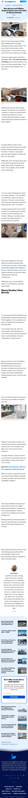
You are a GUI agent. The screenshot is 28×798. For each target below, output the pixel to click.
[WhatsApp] (15, 778)
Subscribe (14, 697)
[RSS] (21, 775)
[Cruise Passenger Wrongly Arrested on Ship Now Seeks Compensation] (22, 727)
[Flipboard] (6, 775)
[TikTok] (10, 778)
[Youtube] (18, 778)
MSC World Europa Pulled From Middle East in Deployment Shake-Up (8, 708)
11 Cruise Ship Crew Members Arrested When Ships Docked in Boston (8, 660)
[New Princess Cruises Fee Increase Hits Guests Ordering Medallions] (22, 642)
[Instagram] (13, 610)
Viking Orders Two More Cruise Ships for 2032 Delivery (8, 717)
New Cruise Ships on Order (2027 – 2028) (8, 631)
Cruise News (8, 5)
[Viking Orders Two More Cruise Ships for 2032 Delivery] (22, 718)
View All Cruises (6, 742)
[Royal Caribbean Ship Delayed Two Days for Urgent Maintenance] (22, 624)
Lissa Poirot (11, 17)
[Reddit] (18, 775)
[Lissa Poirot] (14, 568)
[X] (12, 778)
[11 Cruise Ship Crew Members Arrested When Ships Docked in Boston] (22, 661)
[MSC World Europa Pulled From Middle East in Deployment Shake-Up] (22, 709)
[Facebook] (4, 775)
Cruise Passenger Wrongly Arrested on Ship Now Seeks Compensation (8, 726)
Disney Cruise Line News (17, 5)
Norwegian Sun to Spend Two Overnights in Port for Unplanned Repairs (8, 735)
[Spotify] (24, 775)
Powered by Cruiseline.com (9, 744)
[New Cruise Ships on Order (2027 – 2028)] (22, 633)
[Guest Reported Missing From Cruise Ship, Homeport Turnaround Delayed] (22, 670)
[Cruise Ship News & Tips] (10, 1)
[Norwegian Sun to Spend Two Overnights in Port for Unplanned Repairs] (22, 736)
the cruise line (19, 315)
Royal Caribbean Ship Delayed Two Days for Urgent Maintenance (7, 623)
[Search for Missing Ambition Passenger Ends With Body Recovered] (22, 652)
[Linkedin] (14, 610)
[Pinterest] (15, 775)
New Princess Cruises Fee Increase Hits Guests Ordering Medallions (8, 641)
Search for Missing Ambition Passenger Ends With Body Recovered (8, 651)
